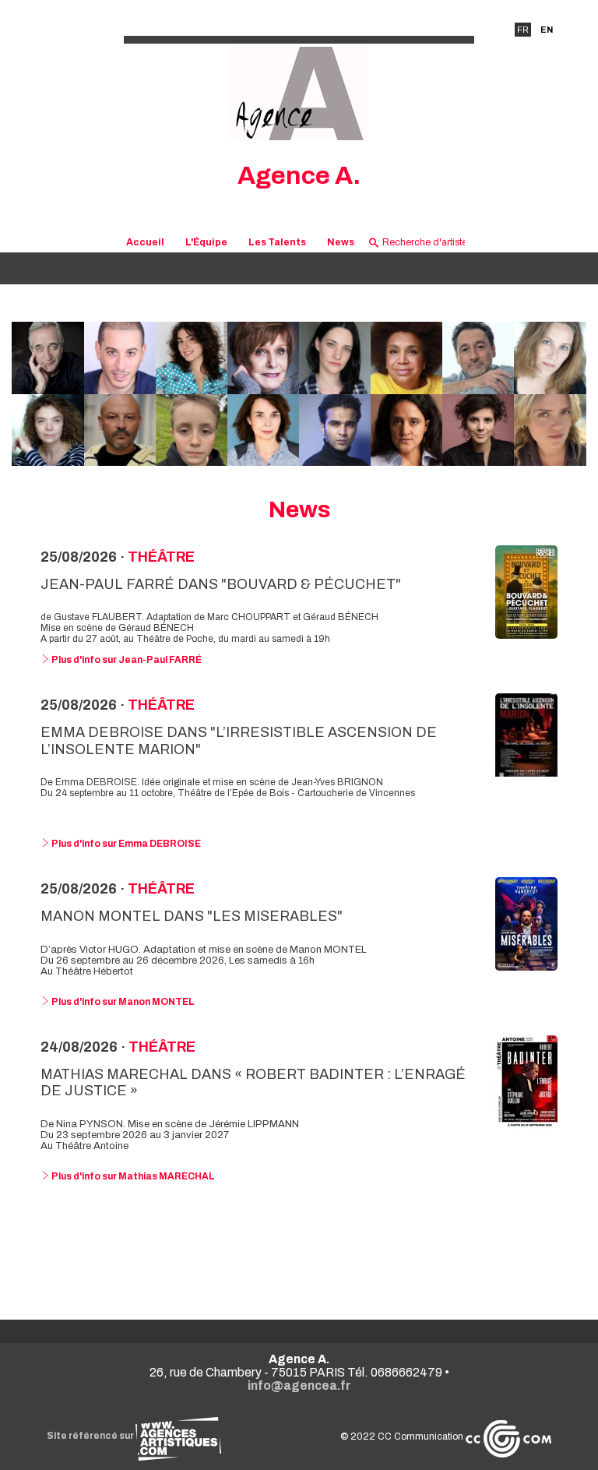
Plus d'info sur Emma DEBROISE (125, 843)
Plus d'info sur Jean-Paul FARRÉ (126, 659)
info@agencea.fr (299, 1385)
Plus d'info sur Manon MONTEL (122, 1001)
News (340, 242)
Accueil (145, 242)
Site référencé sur (91, 1435)
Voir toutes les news (299, 1247)
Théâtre (161, 557)
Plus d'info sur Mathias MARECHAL (132, 1176)
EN (546, 29)
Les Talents (277, 242)
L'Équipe (206, 242)
